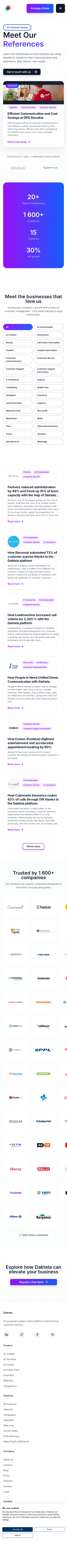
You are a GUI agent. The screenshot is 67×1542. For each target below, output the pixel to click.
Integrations (10, 1386)
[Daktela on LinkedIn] (10, 1334)
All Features (10, 1404)
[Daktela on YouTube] (57, 1334)
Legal (6, 1491)
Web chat (8, 1425)
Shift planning (11, 1436)
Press (6, 1475)
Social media (10, 1430)
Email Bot (8, 1375)
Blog (5, 1470)
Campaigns (9, 1414)
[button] (60, 8)
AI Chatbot (9, 1353)
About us (8, 1459)
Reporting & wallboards (16, 1441)
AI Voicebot (9, 1359)
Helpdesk (8, 1420)
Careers (7, 1464)
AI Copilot (8, 1364)
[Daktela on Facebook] (41, 1334)
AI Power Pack (11, 1369)
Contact (7, 1486)
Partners (8, 1480)
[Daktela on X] (26, 1334)
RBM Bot (8, 1380)
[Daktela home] (7, 8)
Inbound (7, 1409)
